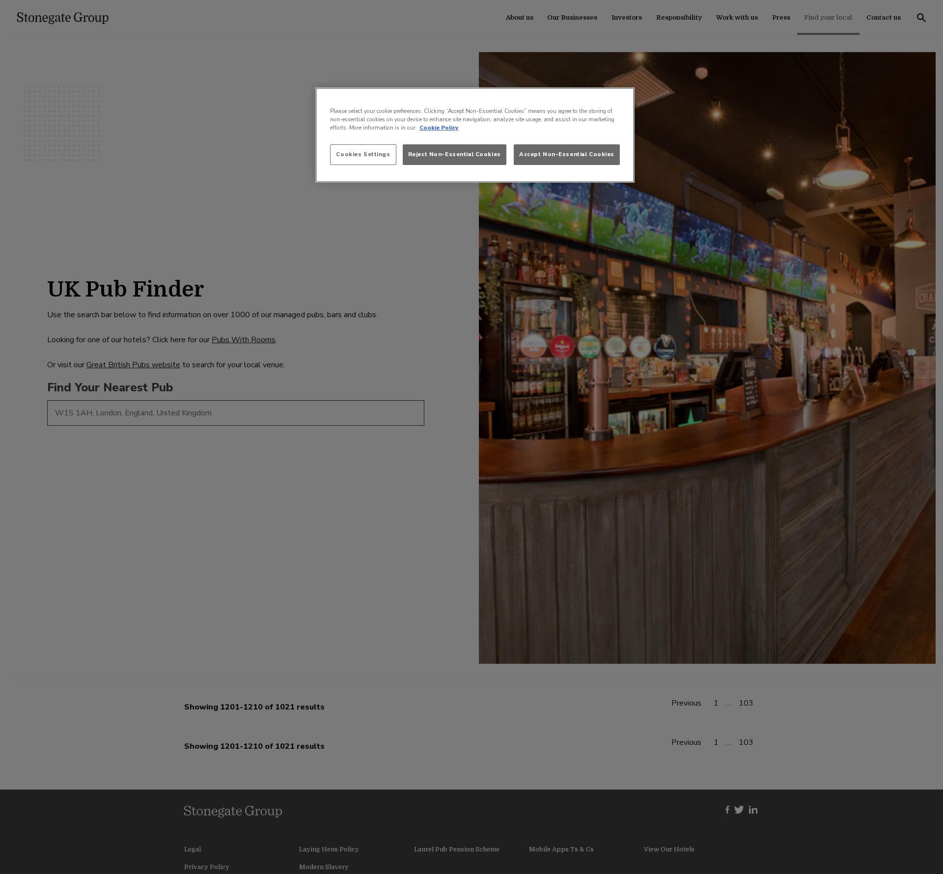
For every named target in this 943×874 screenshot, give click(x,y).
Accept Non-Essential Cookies (566, 154)
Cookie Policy (438, 128)
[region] (475, 135)
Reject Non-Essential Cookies (454, 154)
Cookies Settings (363, 154)
